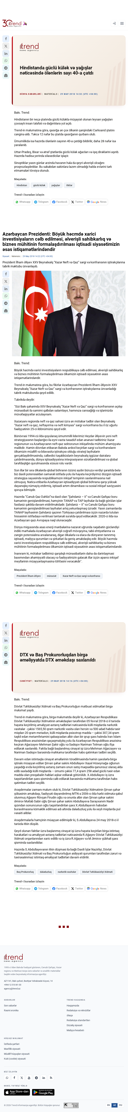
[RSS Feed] (51, 1078)
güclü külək (39, 185)
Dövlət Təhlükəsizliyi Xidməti (97, 872)
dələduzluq (46, 872)
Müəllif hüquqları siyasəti (17, 1054)
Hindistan (22, 185)
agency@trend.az (12, 988)
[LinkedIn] (44, 1078)
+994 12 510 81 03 (12, 985)
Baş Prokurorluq (25, 872)
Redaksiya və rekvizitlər (78, 1010)
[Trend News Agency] (13, 958)
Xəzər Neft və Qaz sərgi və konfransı (81, 576)
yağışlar (56, 185)
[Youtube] (29, 1078)
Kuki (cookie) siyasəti (15, 1058)
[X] (22, 1078)
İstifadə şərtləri (11, 1044)
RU (120, 1105)
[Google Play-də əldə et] (43, 1092)
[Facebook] (14, 1078)
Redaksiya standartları (78, 1020)
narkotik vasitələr (67, 872)
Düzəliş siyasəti (74, 1025)
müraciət (51, 576)
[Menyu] (122, 23)
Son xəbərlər (10, 1005)
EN (108, 1105)
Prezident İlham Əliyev (29, 576)
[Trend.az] (14, 23)
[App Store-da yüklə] (17, 1092)
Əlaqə (70, 1015)
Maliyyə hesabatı (75, 1030)
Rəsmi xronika (11, 1010)
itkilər (69, 185)
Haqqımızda (73, 1005)
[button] (6, 39)
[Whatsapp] (7, 1078)
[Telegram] (36, 1078)
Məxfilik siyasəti (12, 1049)
